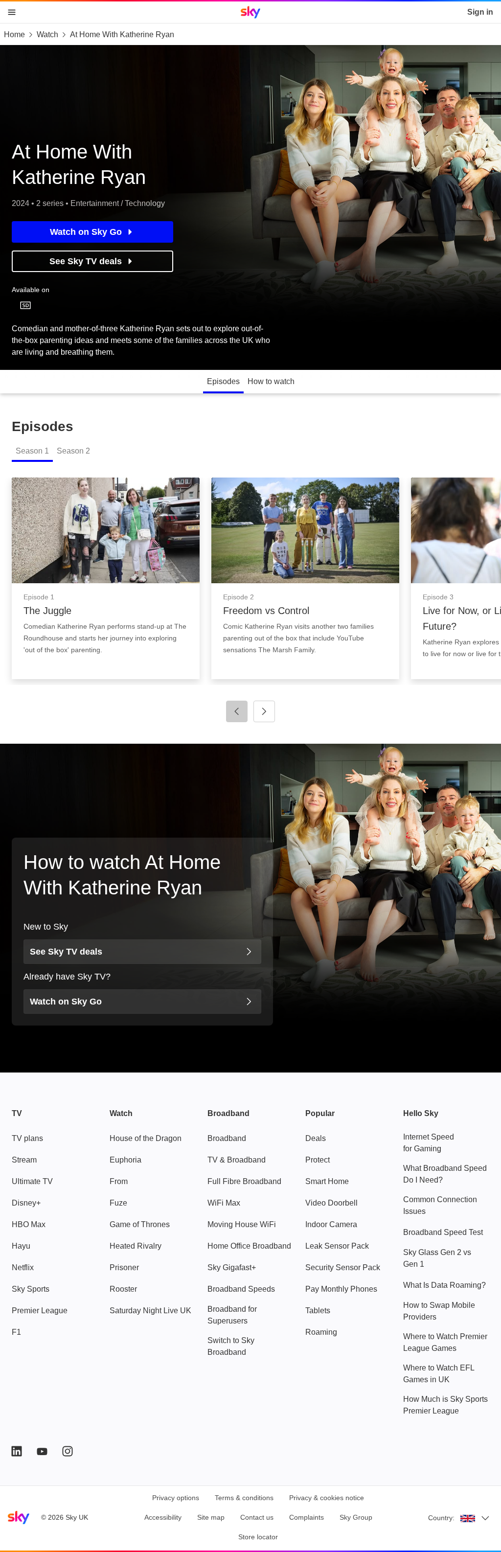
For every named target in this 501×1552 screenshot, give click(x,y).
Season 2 (73, 451)
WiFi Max (223, 1203)
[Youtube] (42, 1451)
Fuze (118, 1203)
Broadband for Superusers (232, 1315)
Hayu (21, 1246)
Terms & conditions (244, 1498)
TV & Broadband (236, 1160)
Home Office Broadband (249, 1246)
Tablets (317, 1310)
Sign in (480, 12)
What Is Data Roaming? (444, 1285)
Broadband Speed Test (443, 1232)
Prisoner (124, 1267)
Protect (317, 1160)
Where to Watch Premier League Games (445, 1342)
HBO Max (29, 1224)
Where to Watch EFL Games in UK (438, 1374)
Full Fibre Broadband (244, 1181)
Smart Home (327, 1181)
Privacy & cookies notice (326, 1498)
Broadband (226, 1138)
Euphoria (125, 1160)
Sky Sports (30, 1289)
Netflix (23, 1267)
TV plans (27, 1138)
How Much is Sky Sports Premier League (445, 1405)
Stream (24, 1160)
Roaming (321, 1332)
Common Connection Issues (440, 1205)
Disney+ (26, 1203)
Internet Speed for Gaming (428, 1143)
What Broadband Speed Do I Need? (445, 1174)
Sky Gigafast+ (231, 1267)
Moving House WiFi (241, 1224)
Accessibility (163, 1517)
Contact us (256, 1517)
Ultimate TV (32, 1181)
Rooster (123, 1289)
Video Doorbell (331, 1203)
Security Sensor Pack (342, 1267)
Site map (211, 1517)
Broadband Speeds (241, 1289)
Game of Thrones (140, 1224)
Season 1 (32, 451)
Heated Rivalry (135, 1246)
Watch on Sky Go (86, 232)
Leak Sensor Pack (337, 1246)
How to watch (271, 381)
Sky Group (356, 1517)
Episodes (223, 381)
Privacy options (175, 1498)
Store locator (258, 1537)
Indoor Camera (331, 1224)
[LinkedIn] (16, 1451)
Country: (441, 1518)
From (119, 1181)
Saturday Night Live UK (150, 1310)
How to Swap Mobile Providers (439, 1311)
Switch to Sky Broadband (230, 1346)
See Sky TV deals (85, 261)
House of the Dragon (146, 1138)
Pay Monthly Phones (341, 1289)
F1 (16, 1332)
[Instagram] (67, 1451)
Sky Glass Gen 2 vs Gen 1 (437, 1258)
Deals (315, 1138)
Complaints (306, 1517)
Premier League (40, 1310)
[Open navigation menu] (12, 12)
